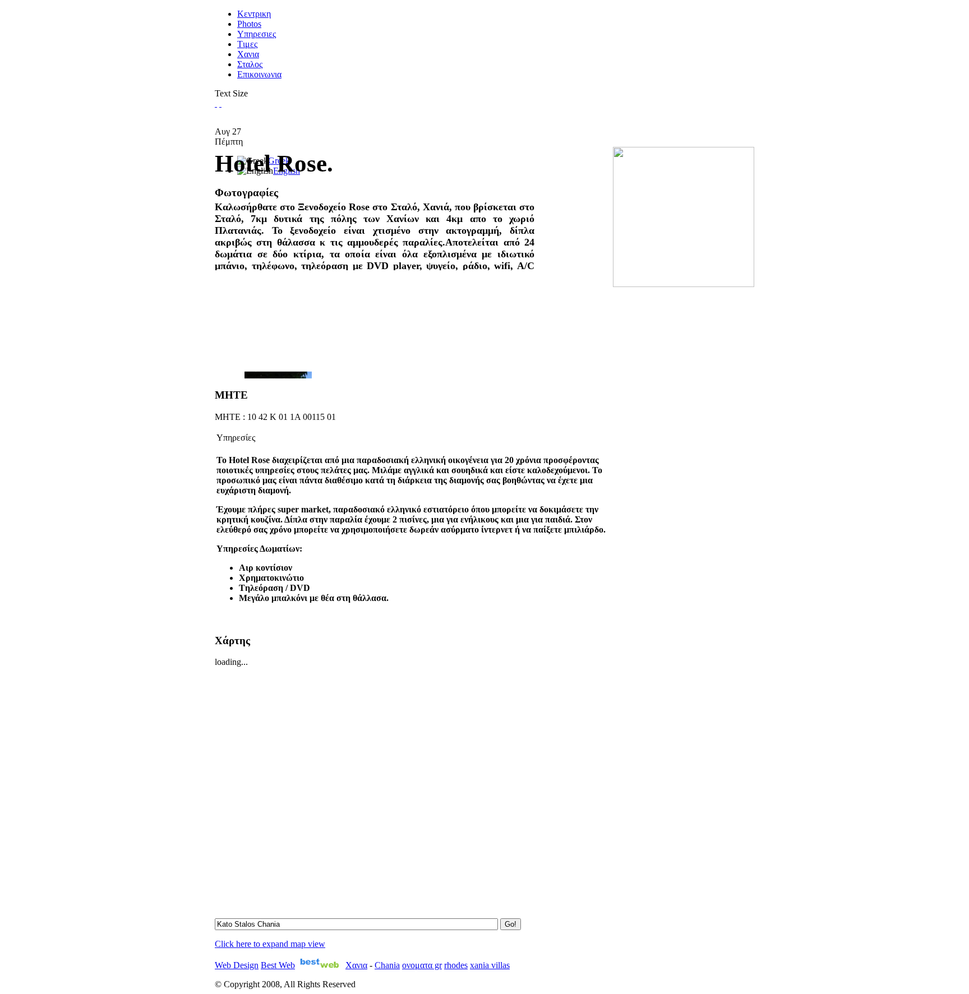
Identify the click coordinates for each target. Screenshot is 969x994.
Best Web (278, 965)
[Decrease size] (220, 103)
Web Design (237, 965)
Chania (387, 965)
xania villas (490, 965)
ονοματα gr (422, 965)
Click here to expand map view (270, 944)
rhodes (456, 965)
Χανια (356, 965)
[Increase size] (216, 103)
